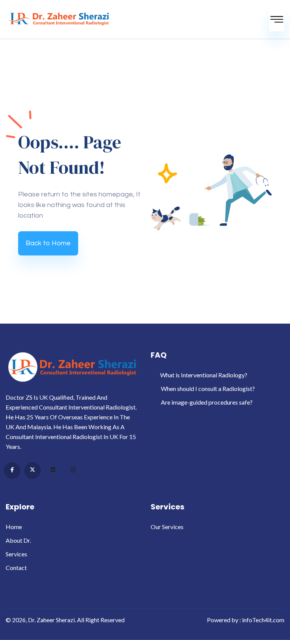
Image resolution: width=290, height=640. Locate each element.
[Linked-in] (53, 470)
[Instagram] (73, 470)
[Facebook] (12, 470)
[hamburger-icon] (276, 19)
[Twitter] (32, 470)
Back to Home (48, 243)
